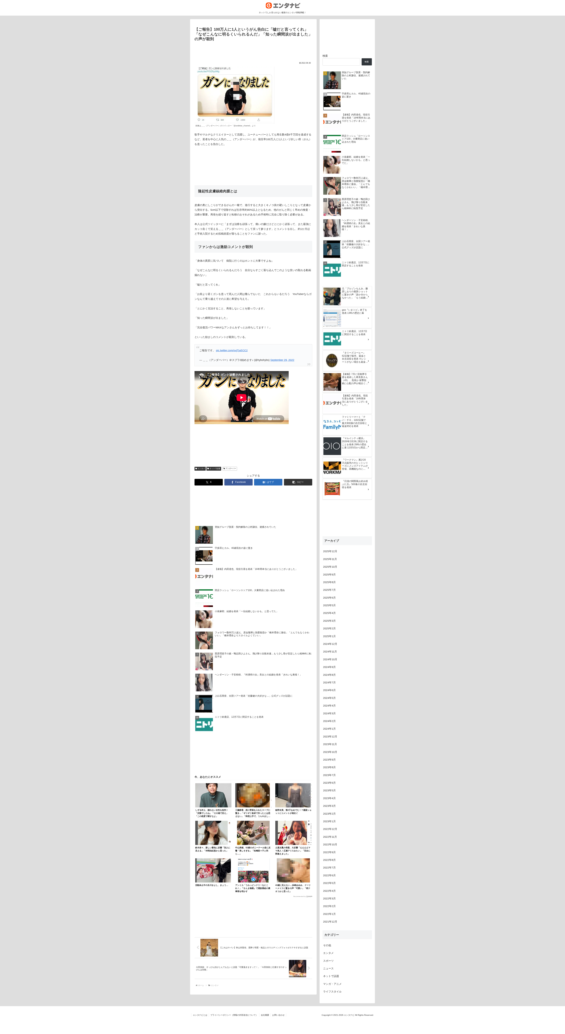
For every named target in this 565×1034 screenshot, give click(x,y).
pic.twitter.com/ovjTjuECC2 (232, 350)
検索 (325, 55)
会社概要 (265, 1015)
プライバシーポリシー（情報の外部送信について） (234, 1015)
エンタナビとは (200, 1015)
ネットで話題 (215, 469)
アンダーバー (231, 469)
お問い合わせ (278, 1015)
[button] (298, 482)
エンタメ (201, 469)
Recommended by (299, 896)
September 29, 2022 (282, 360)
